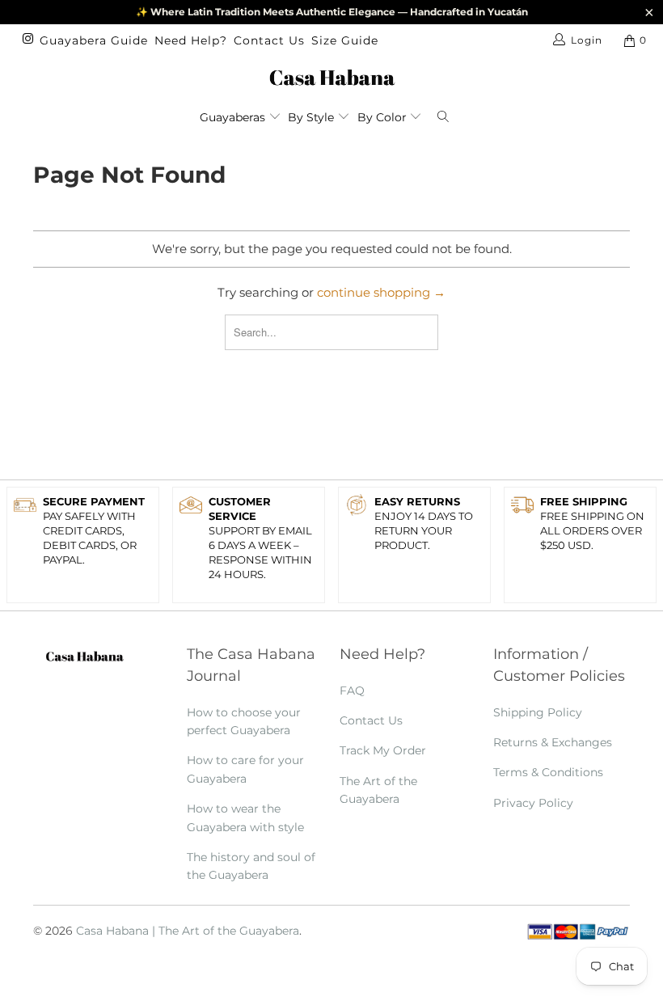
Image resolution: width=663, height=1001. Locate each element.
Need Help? (190, 40)
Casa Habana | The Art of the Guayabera (187, 930)
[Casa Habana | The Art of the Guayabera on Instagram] (27, 40)
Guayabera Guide (94, 40)
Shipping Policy (537, 712)
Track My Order (383, 750)
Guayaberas (234, 117)
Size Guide (344, 40)
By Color (383, 117)
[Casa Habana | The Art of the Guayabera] (331, 77)
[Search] (446, 114)
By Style (312, 117)
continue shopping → (381, 292)
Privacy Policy (533, 803)
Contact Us (269, 40)
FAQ (352, 690)
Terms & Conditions (548, 772)
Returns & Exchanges (552, 742)
